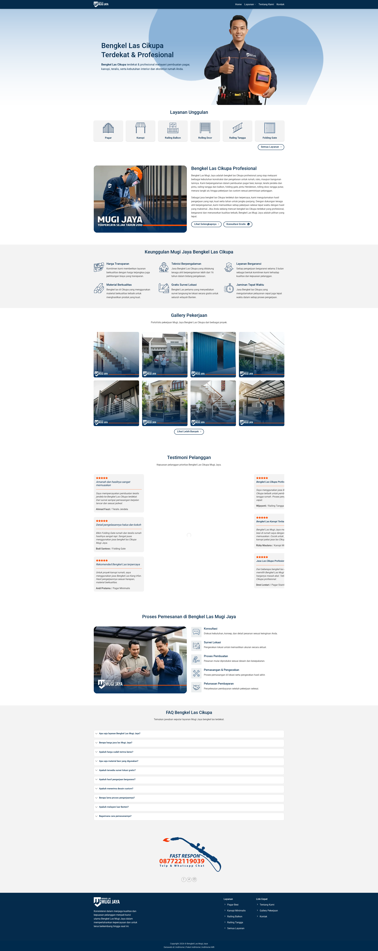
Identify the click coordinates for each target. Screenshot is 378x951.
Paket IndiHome (193, 947)
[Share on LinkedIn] (194, 879)
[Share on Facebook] (183, 879)
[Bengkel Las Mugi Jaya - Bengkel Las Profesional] (101, 4)
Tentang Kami (266, 4)
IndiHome (180, 947)
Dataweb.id (169, 947)
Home (238, 4)
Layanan (249, 4)
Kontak (280, 4)
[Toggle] (96, 734)
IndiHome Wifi (208, 947)
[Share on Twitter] (189, 879)
